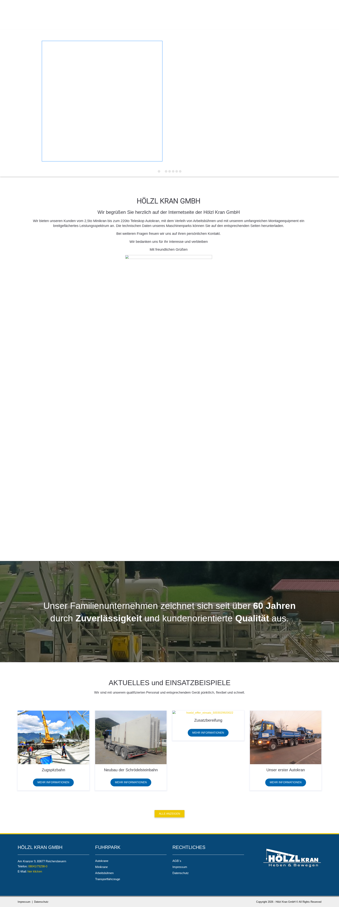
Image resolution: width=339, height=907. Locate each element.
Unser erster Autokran (285, 770)
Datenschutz (180, 873)
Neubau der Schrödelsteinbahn (131, 770)
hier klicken (34, 871)
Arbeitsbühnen (104, 873)
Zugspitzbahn (53, 770)
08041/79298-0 (37, 866)
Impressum (179, 867)
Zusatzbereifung (208, 720)
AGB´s (176, 860)
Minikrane (101, 867)
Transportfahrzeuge (107, 879)
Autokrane (101, 860)
